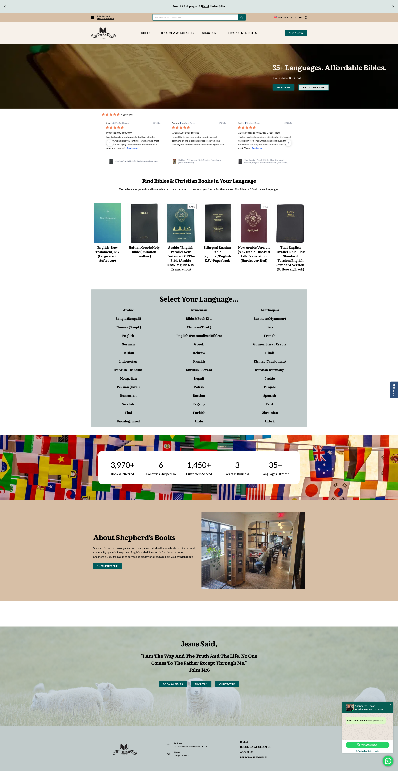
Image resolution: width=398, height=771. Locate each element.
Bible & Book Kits (199, 318)
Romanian (128, 395)
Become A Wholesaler (177, 33)
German (128, 344)
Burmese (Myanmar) (270, 318)
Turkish (199, 412)
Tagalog (199, 404)
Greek (199, 344)
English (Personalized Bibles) (199, 335)
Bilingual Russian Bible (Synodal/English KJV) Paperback (217, 254)
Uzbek (270, 421)
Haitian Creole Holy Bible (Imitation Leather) (144, 251)
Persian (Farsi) (128, 386)
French (269, 335)
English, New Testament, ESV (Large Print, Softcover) (107, 254)
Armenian (199, 309)
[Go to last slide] (4, 6)
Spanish (269, 395)
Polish (199, 386)
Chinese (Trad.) (199, 327)
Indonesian (128, 361)
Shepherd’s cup (107, 566)
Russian (199, 395)
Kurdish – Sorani (199, 369)
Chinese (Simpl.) (128, 327)
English (128, 335)
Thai (128, 412)
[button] (281, 17)
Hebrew (199, 352)
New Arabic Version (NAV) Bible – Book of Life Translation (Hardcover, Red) (254, 254)
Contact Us (227, 684)
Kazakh (199, 361)
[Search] (242, 17)
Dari (269, 327)
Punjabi (270, 386)
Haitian (128, 352)
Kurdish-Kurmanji (269, 369)
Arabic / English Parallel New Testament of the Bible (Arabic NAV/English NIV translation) (181, 258)
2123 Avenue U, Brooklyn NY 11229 (190, 746)
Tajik (270, 404)
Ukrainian (269, 412)
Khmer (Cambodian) (270, 361)
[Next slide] (393, 6)
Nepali (199, 378)
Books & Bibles (173, 684)
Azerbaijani (269, 309)
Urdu (199, 421)
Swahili (128, 404)
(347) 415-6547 (181, 755)
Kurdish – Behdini (128, 369)
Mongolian (128, 378)
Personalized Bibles (242, 33)
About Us (209, 33)
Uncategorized (128, 421)
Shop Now (296, 32)
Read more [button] (191, 148)
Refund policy (361, 751)
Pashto (269, 378)
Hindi (269, 352)
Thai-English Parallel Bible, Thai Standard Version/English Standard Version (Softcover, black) (290, 258)
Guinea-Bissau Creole (269, 344)
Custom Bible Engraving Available (187, 6)
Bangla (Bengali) (128, 318)
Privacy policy (373, 751)
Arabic (128, 309)
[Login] (306, 17)
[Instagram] (92, 17)
